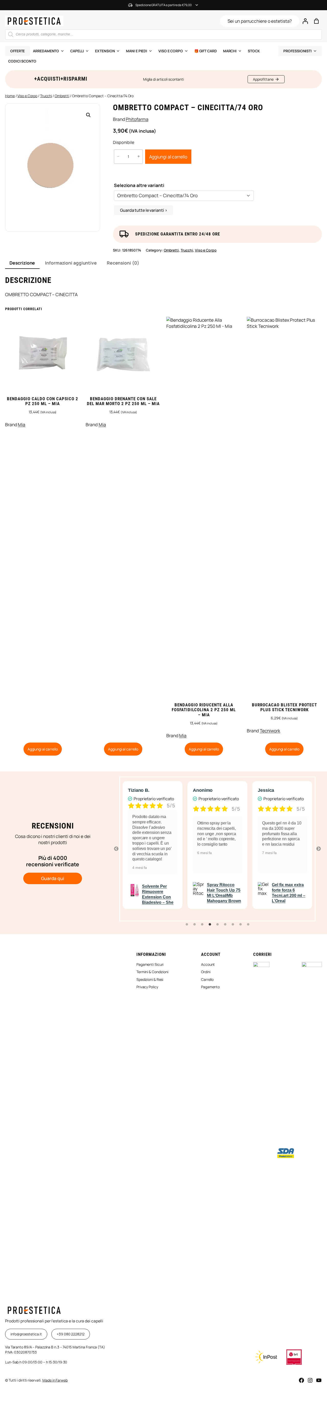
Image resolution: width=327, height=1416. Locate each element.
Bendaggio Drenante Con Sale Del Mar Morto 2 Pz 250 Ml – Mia (123, 401)
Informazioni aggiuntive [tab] (71, 263)
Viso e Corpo (27, 95)
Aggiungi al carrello (168, 157)
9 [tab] (248, 924)
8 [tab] (240, 924)
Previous (116, 848)
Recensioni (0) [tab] (123, 263)
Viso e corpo (170, 50)
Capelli (77, 50)
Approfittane (263, 79)
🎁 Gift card (205, 50)
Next (318, 848)
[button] (88, 115)
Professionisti (297, 50)
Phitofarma (137, 119)
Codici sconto (22, 61)
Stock (254, 50)
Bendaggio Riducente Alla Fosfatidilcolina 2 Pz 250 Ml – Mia (204, 710)
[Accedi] (305, 21)
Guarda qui (52, 878)
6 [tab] (225, 924)
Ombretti (62, 95)
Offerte (17, 50)
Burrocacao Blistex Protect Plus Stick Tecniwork (284, 707)
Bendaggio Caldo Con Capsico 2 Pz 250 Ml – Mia (42, 401)
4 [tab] (209, 924)
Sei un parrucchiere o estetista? (260, 21)
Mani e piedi (136, 50)
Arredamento (46, 50)
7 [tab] (232, 924)
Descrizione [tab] (22, 263)
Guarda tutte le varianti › (143, 210)
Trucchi (46, 95)
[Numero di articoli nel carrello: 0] (316, 21)
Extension (105, 50)
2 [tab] (194, 924)
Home (10, 95)
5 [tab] (217, 924)
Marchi (230, 50)
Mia (21, 424)
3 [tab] (202, 924)
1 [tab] (186, 924)
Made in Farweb (55, 1380)
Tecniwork (270, 731)
